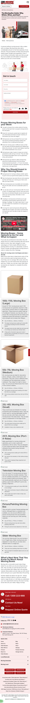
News (17, 643)
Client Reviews (4, 645)
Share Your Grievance (11, 691)
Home (2, 641)
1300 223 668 (25, 6)
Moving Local (4, 664)
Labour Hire (16, 681)
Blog (17, 641)
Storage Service (19, 651)
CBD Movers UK (9, 672)
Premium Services (20, 649)
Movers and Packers (19, 679)
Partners (3, 649)
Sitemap (18, 647)
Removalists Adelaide (19, 683)
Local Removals (5, 657)
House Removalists (6, 677)
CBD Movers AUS (10, 669)
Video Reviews (4, 653)
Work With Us (4, 647)
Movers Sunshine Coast (19, 687)
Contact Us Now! (13, 602)
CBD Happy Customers (6, 689)
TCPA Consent (14, 102)
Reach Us (3, 651)
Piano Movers (23, 681)
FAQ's (17, 645)
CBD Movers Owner (16, 689)
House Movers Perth (22, 685)
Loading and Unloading (8, 681)
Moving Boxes (25, 689)
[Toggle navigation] (27, 2)
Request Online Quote (16, 609)
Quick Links (4, 638)
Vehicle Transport (20, 691)
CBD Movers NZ (20, 669)
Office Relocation (15, 677)
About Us (3, 643)
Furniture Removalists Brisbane (10, 685)
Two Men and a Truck (10, 679)
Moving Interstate (6, 660)
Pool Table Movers (9, 683)
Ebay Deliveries (23, 677)
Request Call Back (6, 6)
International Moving (9, 687)
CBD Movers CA (20, 672)
